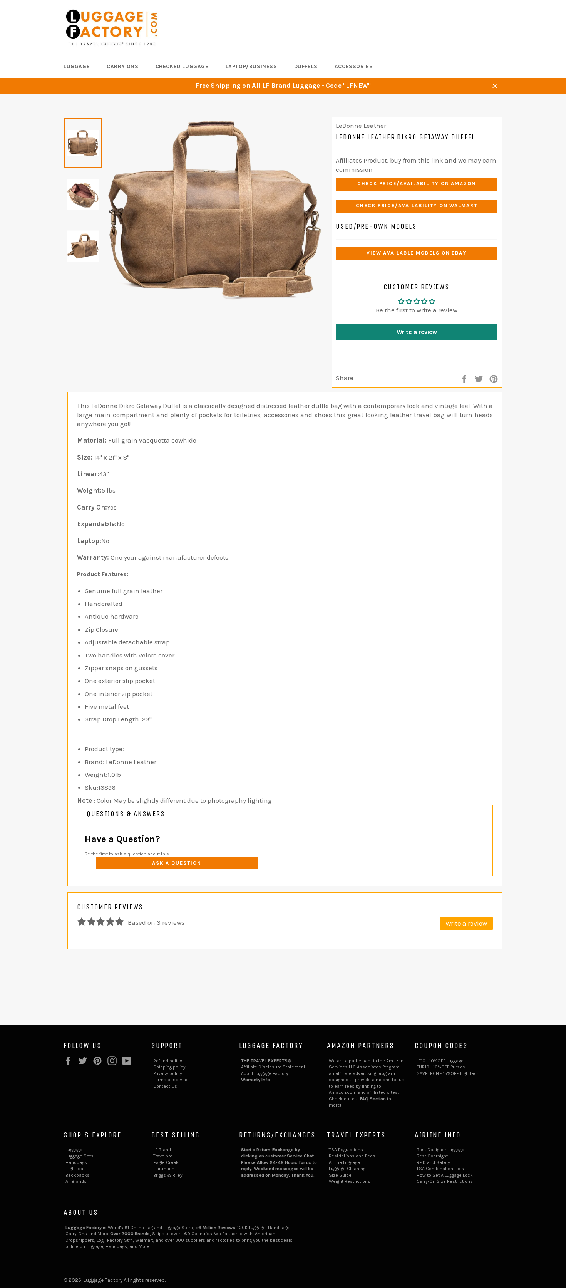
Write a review (417, 331)
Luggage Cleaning (347, 1168)
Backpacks (77, 1175)
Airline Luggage (344, 1162)
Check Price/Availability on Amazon (416, 183)
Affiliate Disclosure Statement (273, 1067)
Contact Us (165, 1086)
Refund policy (167, 1060)
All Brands (76, 1181)
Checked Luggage (182, 66)
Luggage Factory (103, 1280)
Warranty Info (255, 1079)
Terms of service (171, 1079)
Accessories (354, 66)
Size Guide (340, 1175)
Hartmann (163, 1168)
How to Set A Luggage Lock (445, 1175)
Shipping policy (169, 1067)
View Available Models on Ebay (417, 253)
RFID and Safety (433, 1162)
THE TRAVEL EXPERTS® (266, 1060)
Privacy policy (167, 1073)
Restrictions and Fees (352, 1156)
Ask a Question (176, 863)
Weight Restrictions (349, 1181)
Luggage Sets (79, 1156)
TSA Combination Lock (440, 1168)
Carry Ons (122, 66)
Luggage (77, 66)
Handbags (76, 1162)
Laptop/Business (251, 66)
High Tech (75, 1168)
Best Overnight (432, 1156)
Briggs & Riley (168, 1175)
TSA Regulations (346, 1149)
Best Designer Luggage (440, 1149)
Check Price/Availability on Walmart (416, 205)
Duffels (306, 66)
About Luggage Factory (264, 1073)
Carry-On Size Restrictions (445, 1181)
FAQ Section (373, 1099)
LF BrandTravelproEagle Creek (166, 1156)
